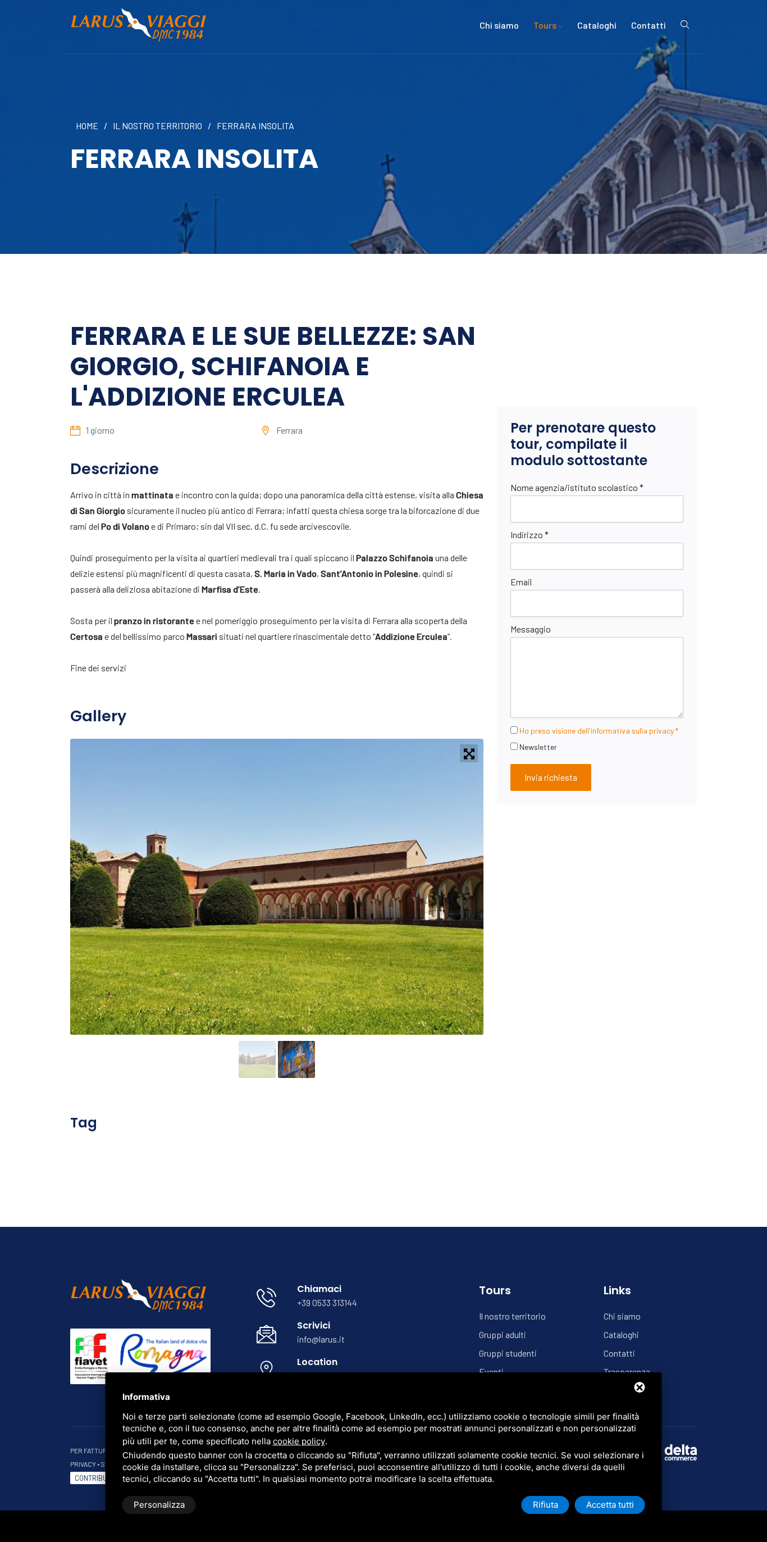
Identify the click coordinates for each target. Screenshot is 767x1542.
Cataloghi (597, 25)
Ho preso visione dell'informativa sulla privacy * (598, 730)
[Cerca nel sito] (685, 25)
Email (521, 581)
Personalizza (159, 1504)
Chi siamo (499, 25)
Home (87, 125)
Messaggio (530, 629)
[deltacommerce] (671, 1451)
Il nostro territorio (157, 125)
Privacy (83, 1464)
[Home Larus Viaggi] (140, 24)
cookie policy (299, 1441)
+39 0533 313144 (327, 1302)
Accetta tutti (610, 1504)
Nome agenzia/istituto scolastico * (576, 487)
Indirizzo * (529, 534)
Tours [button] (545, 25)
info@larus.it (321, 1339)
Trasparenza (627, 1371)
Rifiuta (545, 1504)
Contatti (648, 25)
